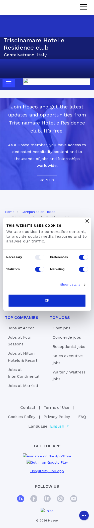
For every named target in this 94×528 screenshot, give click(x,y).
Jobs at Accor (21, 328)
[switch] (83, 257)
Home (10, 212)
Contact (27, 407)
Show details (70, 284)
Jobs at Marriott (23, 385)
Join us (47, 180)
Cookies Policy (21, 416)
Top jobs (60, 317)
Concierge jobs (67, 337)
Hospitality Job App (47, 471)
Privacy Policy (57, 416)
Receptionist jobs (69, 346)
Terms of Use (56, 407)
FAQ (82, 416)
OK (47, 300)
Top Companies (21, 317)
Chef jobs (61, 328)
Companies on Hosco (38, 212)
